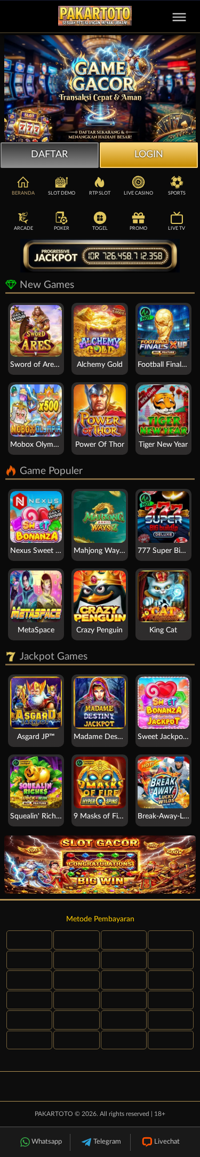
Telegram (107, 1141)
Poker (61, 228)
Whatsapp (46, 1141)
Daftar (49, 154)
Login (148, 154)
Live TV (176, 228)
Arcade (23, 228)
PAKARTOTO (54, 1114)
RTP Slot (99, 193)
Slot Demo (61, 193)
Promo (138, 228)
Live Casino (138, 193)
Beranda (23, 193)
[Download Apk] (100, 864)
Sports (177, 193)
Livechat (167, 1141)
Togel (100, 228)
